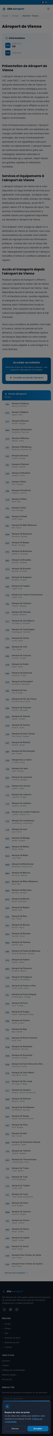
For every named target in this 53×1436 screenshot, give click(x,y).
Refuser (15, 1428)
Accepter (38, 1428)
